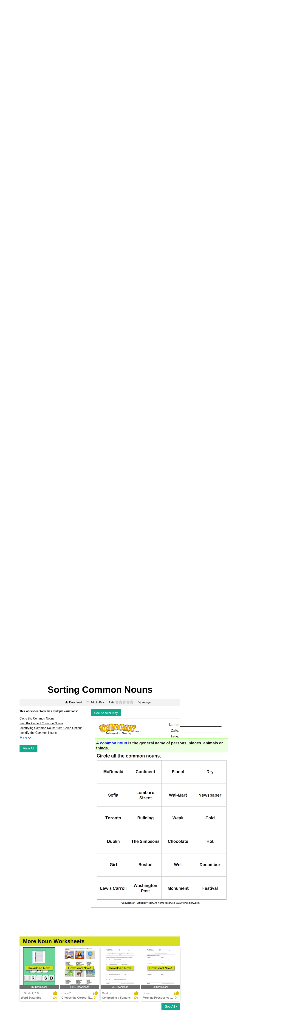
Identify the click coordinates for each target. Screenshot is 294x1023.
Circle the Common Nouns (37, 718)
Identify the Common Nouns (38, 732)
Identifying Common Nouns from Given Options (51, 728)
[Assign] (55, 997)
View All (28, 748)
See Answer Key (106, 713)
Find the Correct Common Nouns (41, 723)
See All (170, 1006)
